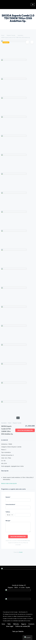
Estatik (20, 552)
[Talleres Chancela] (18, 4)
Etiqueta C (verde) (11, 35)
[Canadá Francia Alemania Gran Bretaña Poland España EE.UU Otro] (10, 515)
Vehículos (16, 624)
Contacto (31, 624)
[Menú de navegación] (33, 4)
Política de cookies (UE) (22, 626)
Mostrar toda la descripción (9, 483)
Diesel (2, 35)
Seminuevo (5, 42)
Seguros (23, 624)
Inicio (3, 624)
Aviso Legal (9, 626)
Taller (9, 624)
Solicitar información (25, 430)
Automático (20, 35)
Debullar (21, 631)
